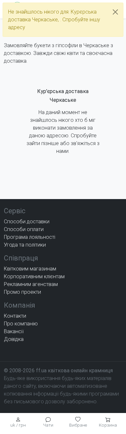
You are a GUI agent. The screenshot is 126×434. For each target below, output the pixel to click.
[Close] (115, 12)
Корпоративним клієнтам (34, 276)
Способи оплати (24, 229)
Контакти (15, 316)
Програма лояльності (29, 237)
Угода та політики (25, 245)
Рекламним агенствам (31, 284)
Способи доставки (26, 221)
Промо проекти (22, 292)
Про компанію (21, 324)
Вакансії (14, 331)
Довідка (14, 339)
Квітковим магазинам (30, 269)
